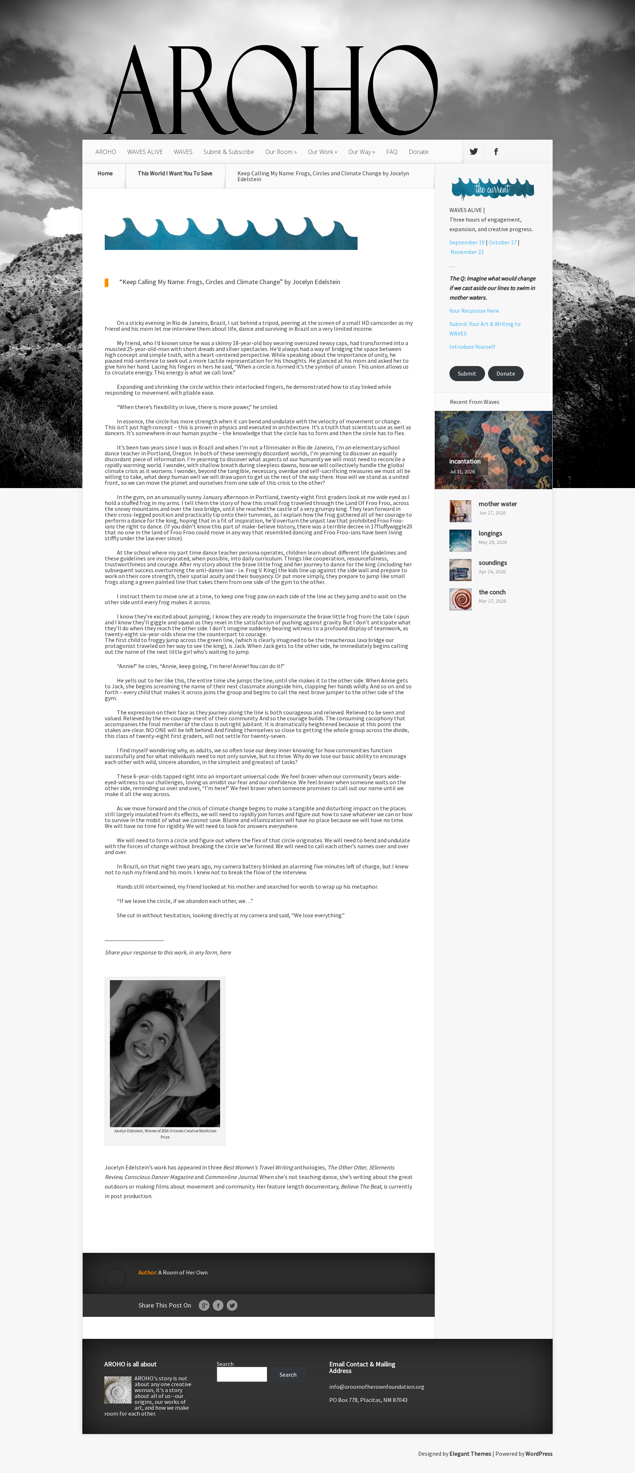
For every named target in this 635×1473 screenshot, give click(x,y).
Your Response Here (474, 310)
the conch (492, 592)
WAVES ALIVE (145, 152)
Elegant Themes (470, 1453)
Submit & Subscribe (229, 152)
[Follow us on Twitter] (474, 152)
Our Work (320, 152)
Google (204, 1306)
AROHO (106, 152)
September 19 (467, 242)
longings (490, 533)
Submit (467, 373)
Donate (418, 152)
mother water (498, 503)
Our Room (279, 152)
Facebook (218, 1306)
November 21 (467, 251)
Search (225, 1364)
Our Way (359, 152)
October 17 (503, 242)
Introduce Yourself (472, 346)
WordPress (539, 1453)
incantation (465, 461)
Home (105, 173)
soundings (493, 562)
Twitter (232, 1306)
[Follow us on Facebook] (496, 152)
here (225, 952)
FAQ (392, 152)
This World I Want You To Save (175, 173)
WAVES (183, 152)
